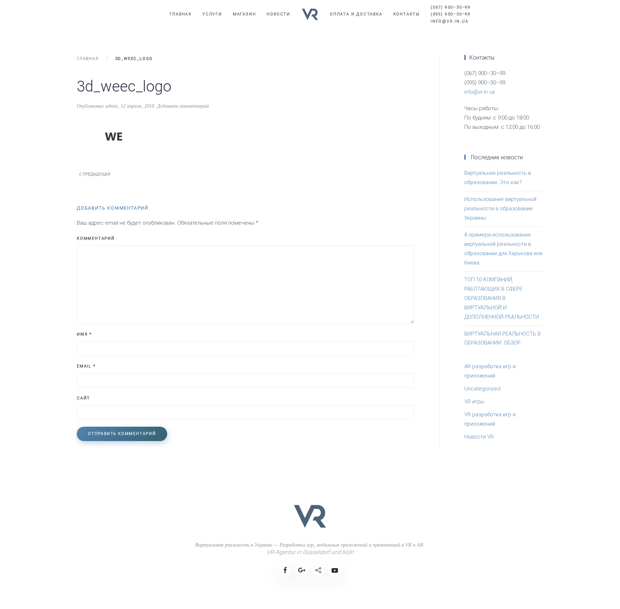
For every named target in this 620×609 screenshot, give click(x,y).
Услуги (212, 14)
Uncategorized (482, 388)
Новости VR (479, 437)
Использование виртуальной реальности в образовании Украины (500, 208)
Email (86, 366)
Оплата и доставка (356, 14)
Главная (181, 14)
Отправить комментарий (122, 433)
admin (111, 106)
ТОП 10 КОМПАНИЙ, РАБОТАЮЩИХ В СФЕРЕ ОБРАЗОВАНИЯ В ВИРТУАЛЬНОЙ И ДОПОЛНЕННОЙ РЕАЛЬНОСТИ (501, 298)
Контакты (406, 14)
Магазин (244, 14)
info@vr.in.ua (479, 92)
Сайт (83, 398)
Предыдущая (95, 174)
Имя (84, 334)
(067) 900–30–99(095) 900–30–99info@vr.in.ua (451, 14)
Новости (278, 14)
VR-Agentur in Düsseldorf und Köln (310, 552)
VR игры (474, 401)
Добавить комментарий (183, 106)
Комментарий (96, 238)
